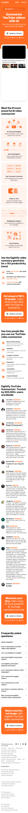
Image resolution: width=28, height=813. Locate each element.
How (23, 759)
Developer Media (10, 761)
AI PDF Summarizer (5, 792)
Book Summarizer (5, 797)
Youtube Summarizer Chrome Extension (10, 762)
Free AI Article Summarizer (7, 794)
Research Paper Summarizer (8, 796)
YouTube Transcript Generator (8, 759)
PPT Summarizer (5, 806)
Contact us (3, 748)
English (19, 759)
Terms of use (11, 748)
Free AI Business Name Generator (9, 810)
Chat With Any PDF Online (7, 773)
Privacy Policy (19, 748)
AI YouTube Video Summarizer (8, 750)
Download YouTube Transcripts (9, 751)
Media (2, 761)
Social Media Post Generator (8, 783)
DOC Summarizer (5, 804)
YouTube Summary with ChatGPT (9, 757)
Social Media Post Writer (7, 785)
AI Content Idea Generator (7, 771)
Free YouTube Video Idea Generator (10, 769)
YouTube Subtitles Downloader (8, 755)
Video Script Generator (7, 775)
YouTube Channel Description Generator (11, 782)
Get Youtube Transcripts (7, 753)
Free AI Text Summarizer (7, 808)
